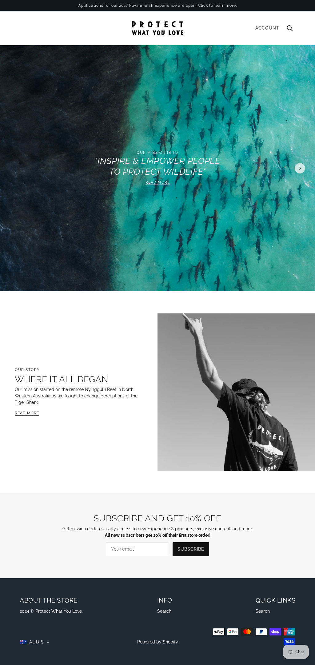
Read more (158, 183)
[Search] (290, 28)
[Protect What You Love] (157, 27)
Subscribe (190, 549)
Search (164, 611)
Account (267, 28)
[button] (35, 642)
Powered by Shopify (157, 641)
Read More (27, 413)
